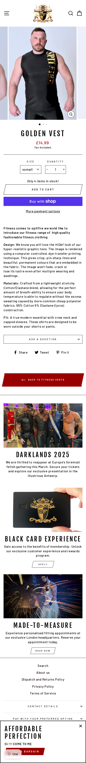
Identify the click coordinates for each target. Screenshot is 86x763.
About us (43, 672)
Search (43, 665)
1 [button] (40, 125)
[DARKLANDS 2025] (43, 425)
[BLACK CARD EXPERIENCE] (43, 510)
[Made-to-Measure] (43, 596)
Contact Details (43, 706)
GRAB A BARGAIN (24, 751)
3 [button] (47, 125)
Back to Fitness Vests (46, 379)
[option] (43, 73)
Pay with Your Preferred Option (43, 718)
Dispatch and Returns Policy (43, 679)
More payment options (43, 211)
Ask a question (43, 339)
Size (30, 161)
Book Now (43, 650)
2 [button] (44, 125)
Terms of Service (43, 693)
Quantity (55, 161)
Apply (43, 564)
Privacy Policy (43, 686)
